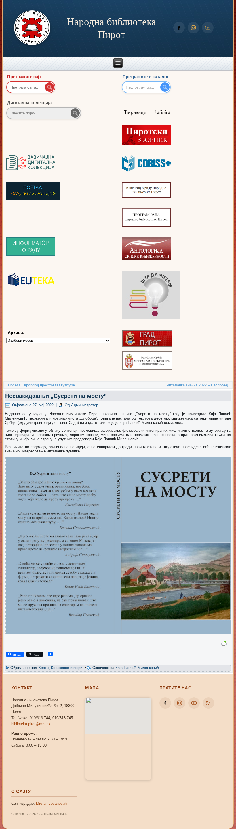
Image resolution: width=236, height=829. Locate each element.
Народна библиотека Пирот (111, 27)
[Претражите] (75, 113)
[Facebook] (179, 27)
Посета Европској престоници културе (41, 385)
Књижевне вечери (66, 668)
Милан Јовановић (51, 803)
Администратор (84, 405)
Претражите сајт (24, 76)
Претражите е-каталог (146, 76)
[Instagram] (193, 27)
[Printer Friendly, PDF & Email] (224, 642)
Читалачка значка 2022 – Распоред (197, 385)
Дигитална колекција (29, 102)
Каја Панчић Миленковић (137, 668)
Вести (43, 668)
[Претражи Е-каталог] (165, 87)
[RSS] (208, 703)
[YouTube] (208, 27)
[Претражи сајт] (49, 87)
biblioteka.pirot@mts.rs (30, 724)
